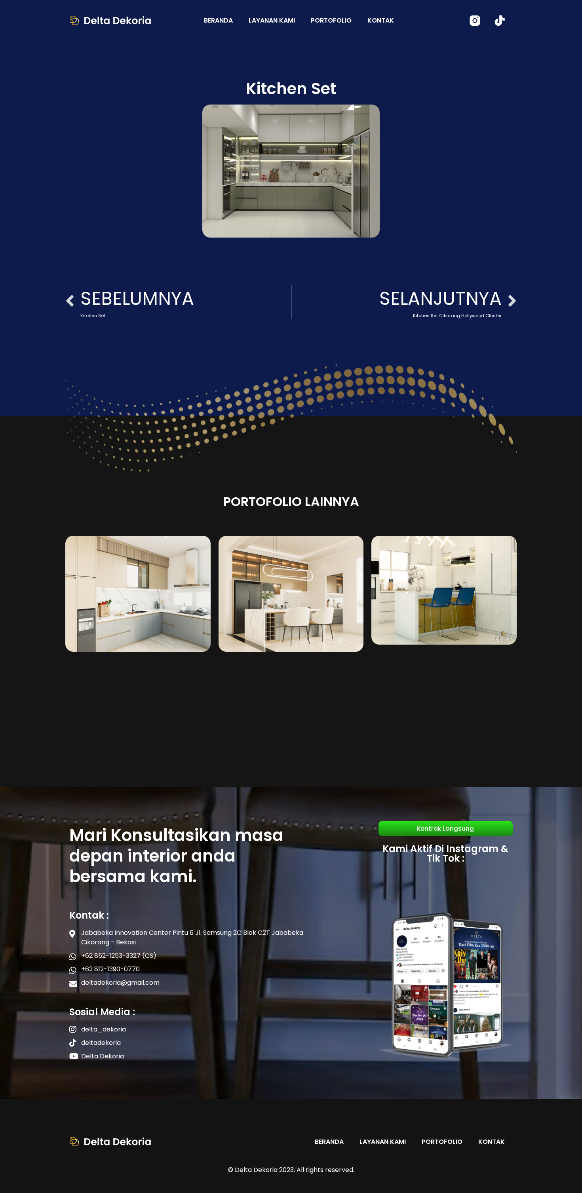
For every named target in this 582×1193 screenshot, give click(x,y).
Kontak (380, 20)
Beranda (218, 20)
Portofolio (331, 20)
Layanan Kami (272, 20)
